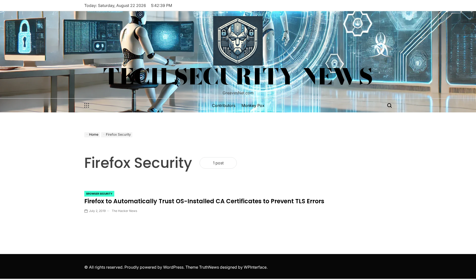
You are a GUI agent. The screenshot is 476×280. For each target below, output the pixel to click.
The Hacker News (124, 211)
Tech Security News (238, 76)
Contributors (223, 105)
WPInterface (255, 267)
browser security (99, 193)
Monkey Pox (253, 105)
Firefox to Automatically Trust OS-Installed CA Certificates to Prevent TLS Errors (204, 201)
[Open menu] (86, 105)
